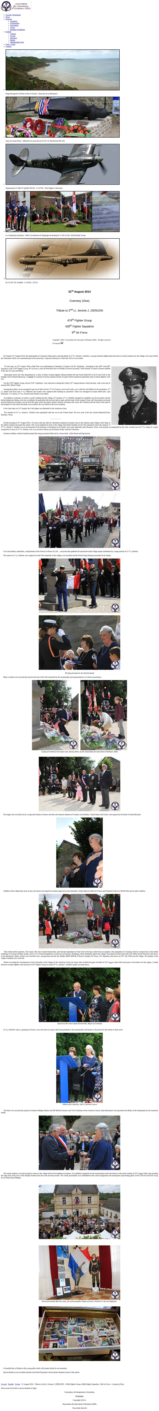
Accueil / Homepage (13, 15)
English (8, 32)
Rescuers (13, 38)
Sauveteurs (14, 25)
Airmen (13, 34)
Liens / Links (10, 44)
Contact (8, 46)
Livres (12, 28)
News (8, 17)
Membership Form (17, 42)
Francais (9, 19)
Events (12, 36)
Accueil (4, 1384)
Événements (14, 23)
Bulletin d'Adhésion (17, 30)
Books (12, 40)
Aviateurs (13, 21)
